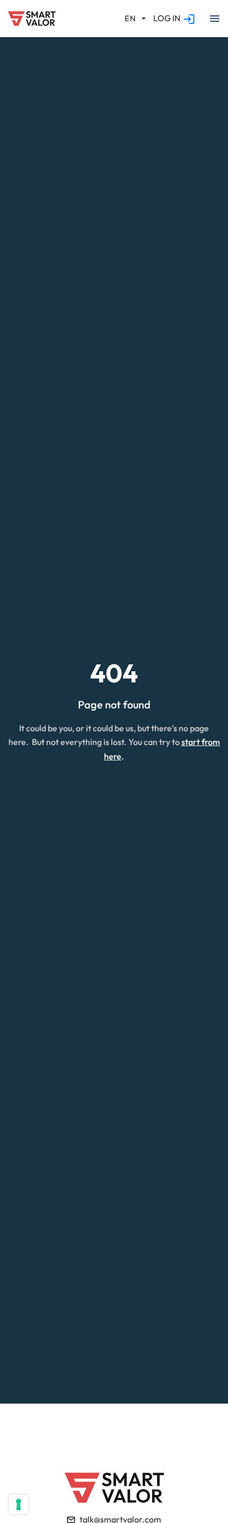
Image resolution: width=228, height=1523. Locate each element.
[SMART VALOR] (32, 19)
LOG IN (166, 18)
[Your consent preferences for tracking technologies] (18, 1504)
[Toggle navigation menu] (214, 18)
